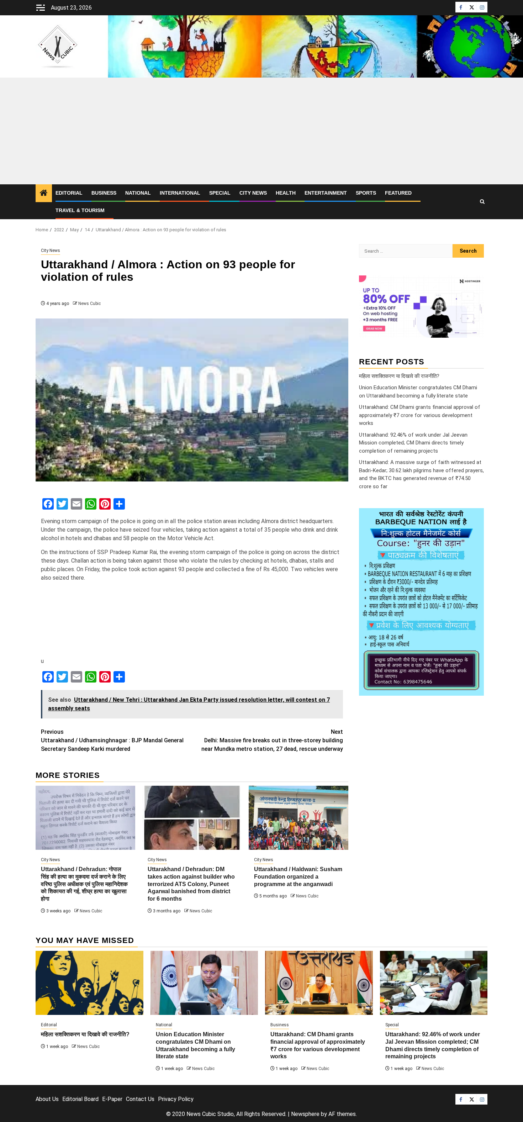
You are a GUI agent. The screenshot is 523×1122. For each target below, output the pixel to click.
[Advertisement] (261, 131)
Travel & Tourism (80, 210)
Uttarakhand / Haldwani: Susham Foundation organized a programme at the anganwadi (298, 876)
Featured (398, 193)
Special (220, 193)
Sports (366, 193)
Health (286, 193)
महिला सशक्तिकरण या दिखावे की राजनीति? (399, 376)
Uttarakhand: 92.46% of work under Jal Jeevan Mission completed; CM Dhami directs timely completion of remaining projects (413, 442)
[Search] (482, 202)
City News (253, 193)
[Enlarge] (474, 517)
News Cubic (89, 303)
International (180, 193)
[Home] (44, 194)
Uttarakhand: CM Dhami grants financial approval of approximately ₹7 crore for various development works (419, 415)
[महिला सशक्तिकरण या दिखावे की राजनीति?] (89, 983)
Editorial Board (80, 1099)
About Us (47, 1099)
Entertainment (326, 193)
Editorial (69, 193)
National (138, 193)
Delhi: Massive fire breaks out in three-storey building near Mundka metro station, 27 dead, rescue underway (272, 740)
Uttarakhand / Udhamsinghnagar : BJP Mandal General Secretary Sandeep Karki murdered (112, 740)
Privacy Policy (176, 1099)
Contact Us (140, 1099)
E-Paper (112, 1099)
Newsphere (305, 1114)
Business (103, 193)
